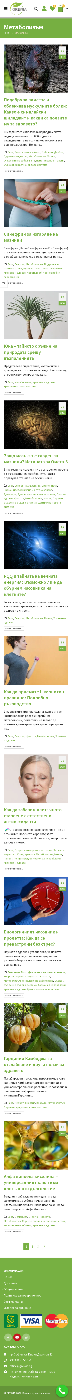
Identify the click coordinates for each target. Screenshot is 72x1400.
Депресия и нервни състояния (36, 494)
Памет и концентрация (50, 160)
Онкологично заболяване (19, 160)
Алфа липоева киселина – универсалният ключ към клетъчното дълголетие (31, 1182)
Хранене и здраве (15, 272)
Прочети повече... (14, 171)
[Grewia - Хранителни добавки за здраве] (18, 9)
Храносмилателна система (20, 386)
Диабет (58, 152)
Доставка (10, 1283)
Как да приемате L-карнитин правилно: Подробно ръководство (34, 698)
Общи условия (13, 1289)
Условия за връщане (17, 1308)
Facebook (8, 1337)
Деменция (10, 494)
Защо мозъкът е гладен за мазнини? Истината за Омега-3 (36, 459)
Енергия (20, 264)
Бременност (49, 485)
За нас (8, 1277)
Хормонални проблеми (47, 858)
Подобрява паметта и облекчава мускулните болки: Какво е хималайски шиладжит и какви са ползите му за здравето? (35, 112)
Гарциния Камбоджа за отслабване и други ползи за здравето (34, 1064)
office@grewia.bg (21, 1366)
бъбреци (47, 152)
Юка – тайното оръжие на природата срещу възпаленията (30, 352)
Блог (10, 152)
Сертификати (13, 1301)
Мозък (51, 156)
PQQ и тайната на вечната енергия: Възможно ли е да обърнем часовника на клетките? (33, 585)
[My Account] (44, 8)
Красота (19, 498)
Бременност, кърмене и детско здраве (28, 490)
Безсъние (14, 972)
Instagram (26, 1337)
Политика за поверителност (23, 1295)
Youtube (17, 1337)
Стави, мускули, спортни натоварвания (39, 268)
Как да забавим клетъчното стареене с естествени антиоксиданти (33, 816)
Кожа (20, 854)
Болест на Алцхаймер (28, 152)
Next (45, 1246)
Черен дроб (34, 272)
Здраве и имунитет (15, 156)
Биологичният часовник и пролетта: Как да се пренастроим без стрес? (31, 938)
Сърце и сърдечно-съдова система (25, 164)
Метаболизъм (37, 156)
